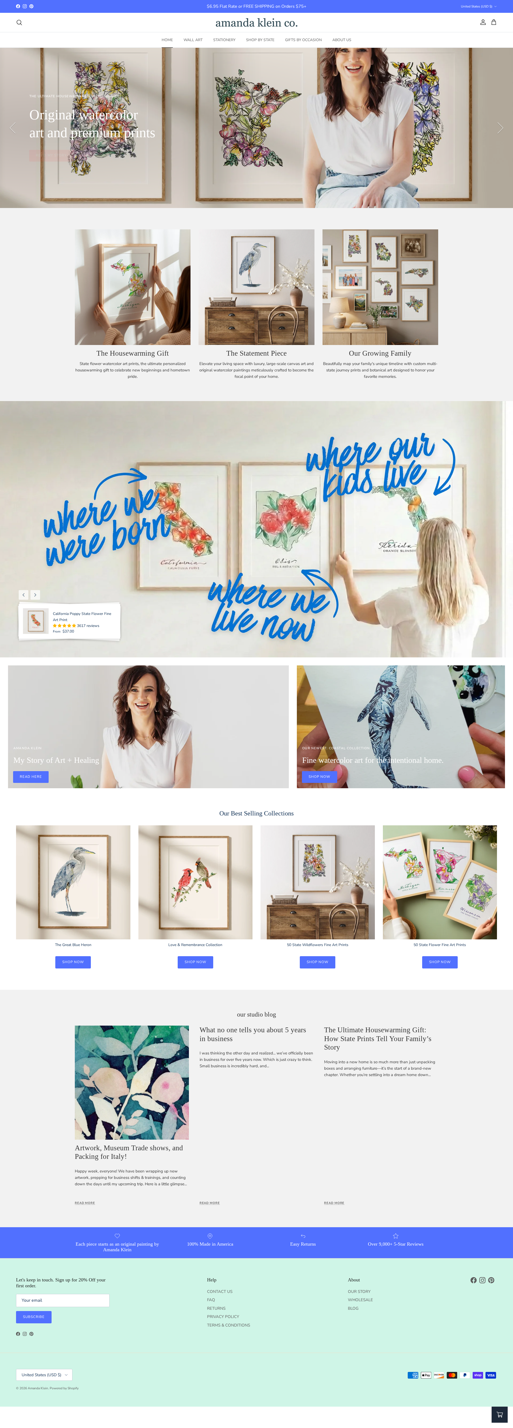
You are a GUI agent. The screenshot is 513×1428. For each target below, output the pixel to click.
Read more (85, 1203)
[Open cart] (500, 1415)
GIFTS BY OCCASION (303, 39)
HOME (167, 39)
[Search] (19, 22)
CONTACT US (219, 1291)
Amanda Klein (38, 1388)
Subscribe (34, 1317)
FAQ (211, 1300)
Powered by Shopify (64, 1388)
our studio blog (256, 1014)
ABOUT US (341, 39)
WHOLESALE (360, 1300)
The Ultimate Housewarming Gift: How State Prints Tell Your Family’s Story (378, 1038)
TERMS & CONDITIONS (228, 1325)
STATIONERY (224, 39)
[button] (65, 625)
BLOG (353, 1308)
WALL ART (193, 39)
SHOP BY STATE (260, 39)
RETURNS (216, 1308)
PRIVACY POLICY (223, 1316)
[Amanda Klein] (256, 22)
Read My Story (51, 155)
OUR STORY (359, 1291)
